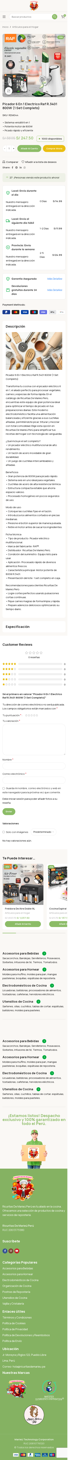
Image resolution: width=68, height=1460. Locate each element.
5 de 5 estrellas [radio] (36, 715)
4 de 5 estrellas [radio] (34, 715)
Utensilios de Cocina (14, 1298)
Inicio (5, 27)
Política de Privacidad (15, 1329)
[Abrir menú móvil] (4, 16)
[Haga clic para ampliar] (8, 91)
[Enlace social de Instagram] (10, 1250)
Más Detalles (54, 278)
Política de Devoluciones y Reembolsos (26, 1335)
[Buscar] (54, 16)
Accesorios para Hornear (17, 1274)
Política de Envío (12, 1341)
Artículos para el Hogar (25, 27)
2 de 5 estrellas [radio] (29, 715)
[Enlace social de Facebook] (12, 167)
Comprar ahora (54, 148)
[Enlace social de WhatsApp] (25, 167)
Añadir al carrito (29, 148)
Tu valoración (11, 721)
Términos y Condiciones (17, 1317)
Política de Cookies (14, 1323)
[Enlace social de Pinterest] (16, 167)
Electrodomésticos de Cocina (20, 1280)
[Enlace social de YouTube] (16, 1250)
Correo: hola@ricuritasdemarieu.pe (23, 1366)
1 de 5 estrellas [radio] (26, 715)
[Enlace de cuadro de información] (24, 953)
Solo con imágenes (17, 832)
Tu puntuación (11, 715)
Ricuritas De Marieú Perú (18, 1225)
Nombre (7, 759)
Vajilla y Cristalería (13, 1303)
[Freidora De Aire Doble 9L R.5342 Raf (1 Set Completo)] (22, 884)
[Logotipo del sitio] (34, 5)
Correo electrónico (14, 774)
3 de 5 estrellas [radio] (31, 715)
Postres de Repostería (16, 1292)
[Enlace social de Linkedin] (21, 167)
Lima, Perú (8, 1360)
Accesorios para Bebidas (17, 1268)
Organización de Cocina (16, 1286)
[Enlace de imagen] (22, 1188)
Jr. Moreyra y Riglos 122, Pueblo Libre (24, 1355)
